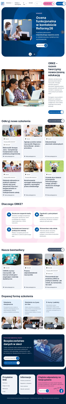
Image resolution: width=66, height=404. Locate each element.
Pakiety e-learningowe (18, 3)
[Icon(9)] (61, 391)
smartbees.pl (56, 398)
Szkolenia (8, 2)
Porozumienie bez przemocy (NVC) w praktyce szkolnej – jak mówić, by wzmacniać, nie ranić (53, 281)
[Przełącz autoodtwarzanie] (30, 54)
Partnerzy (5, 383)
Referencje (5, 388)
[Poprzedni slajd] (3, 32)
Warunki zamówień (25, 389)
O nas (24, 3)
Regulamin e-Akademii (25, 383)
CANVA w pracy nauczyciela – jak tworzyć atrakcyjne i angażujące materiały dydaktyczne (10, 275)
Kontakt (31, 2)
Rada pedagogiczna (9, 156)
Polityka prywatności (25, 380)
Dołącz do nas (6, 385)
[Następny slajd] (62, 32)
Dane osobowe (24, 386)
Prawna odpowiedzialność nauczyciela (30, 273)
